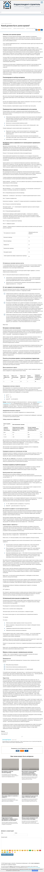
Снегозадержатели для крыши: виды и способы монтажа (30, 796)
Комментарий (4, 837)
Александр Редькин (6, 739)
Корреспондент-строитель (27, 4)
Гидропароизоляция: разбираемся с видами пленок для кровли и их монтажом (10, 819)
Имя (2, 833)
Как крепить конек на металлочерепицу (7, 772)
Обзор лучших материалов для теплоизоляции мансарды (30, 818)
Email (16, 833)
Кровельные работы (21, 28)
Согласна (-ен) (34, 870)
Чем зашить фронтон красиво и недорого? (10, 796)
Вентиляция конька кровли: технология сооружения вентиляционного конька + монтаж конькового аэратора (29, 773)
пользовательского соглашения (34, 867)
